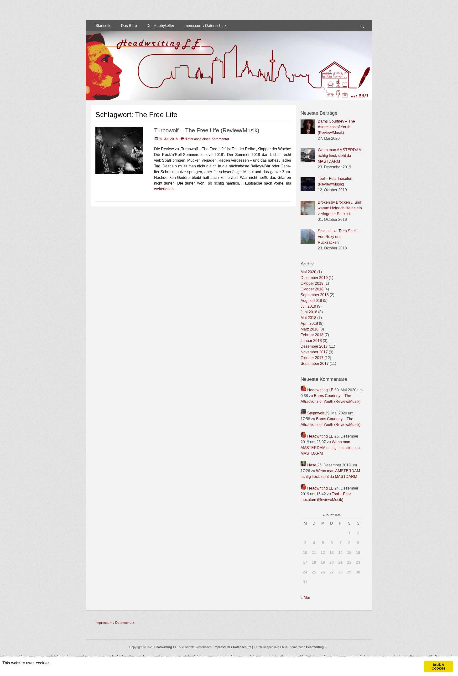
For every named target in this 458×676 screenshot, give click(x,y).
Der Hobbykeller (160, 26)
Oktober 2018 (312, 289)
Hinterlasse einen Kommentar (206, 139)
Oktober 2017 (312, 358)
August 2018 (311, 301)
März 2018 (309, 329)
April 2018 (309, 323)
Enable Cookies (438, 666)
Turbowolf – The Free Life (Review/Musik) (206, 130)
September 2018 (315, 295)
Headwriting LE (320, 390)
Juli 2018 (308, 306)
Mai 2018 (308, 318)
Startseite (103, 26)
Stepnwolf (315, 413)
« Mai (305, 597)
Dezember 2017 (314, 346)
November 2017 (314, 352)
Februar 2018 (312, 335)
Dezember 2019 (314, 278)
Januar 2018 (311, 341)
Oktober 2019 (312, 283)
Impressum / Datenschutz (205, 26)
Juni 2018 (309, 312)
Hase (311, 465)
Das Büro (129, 26)
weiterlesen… (165, 189)
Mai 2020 (308, 272)
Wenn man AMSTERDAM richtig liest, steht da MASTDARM (330, 447)
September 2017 (315, 363)
